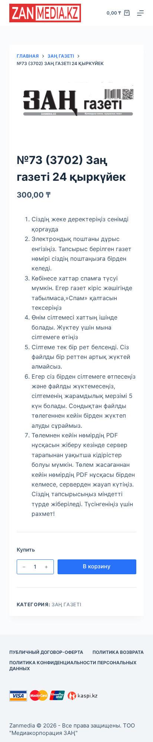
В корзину (97, 566)
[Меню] (140, 13)
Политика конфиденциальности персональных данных (73, 665)
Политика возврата (118, 652)
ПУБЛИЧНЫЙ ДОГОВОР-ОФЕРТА (46, 652)
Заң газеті (67, 604)
